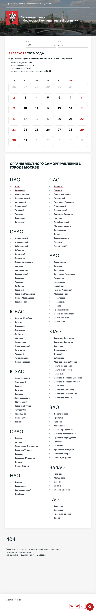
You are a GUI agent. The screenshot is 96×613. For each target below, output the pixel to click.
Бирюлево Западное (63, 342)
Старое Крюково (62, 490)
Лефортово (20, 330)
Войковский (59, 198)
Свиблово (19, 286)
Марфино (19, 266)
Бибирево (19, 250)
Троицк (57, 518)
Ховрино (58, 242)
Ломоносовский (22, 398)
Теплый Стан (21, 410)
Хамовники (20, 218)
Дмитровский (60, 210)
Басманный (20, 190)
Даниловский (60, 350)
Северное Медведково (26, 294)
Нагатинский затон (63, 370)
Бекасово (58, 506)
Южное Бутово (22, 418)
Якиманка (19, 222)
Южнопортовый (22, 362)
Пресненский (21, 206)
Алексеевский (21, 238)
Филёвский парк (62, 453)
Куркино (18, 438)
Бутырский (20, 254)
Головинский (60, 206)
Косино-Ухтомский (63, 290)
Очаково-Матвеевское (65, 434)
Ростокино (20, 282)
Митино (18, 442)
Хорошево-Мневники (25, 458)
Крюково (58, 474)
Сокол (57, 234)
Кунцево (58, 422)
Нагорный (58, 374)
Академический (22, 378)
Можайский (59, 426)
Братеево (58, 346)
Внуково (18, 482)
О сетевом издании (15, 600)
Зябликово (59, 358)
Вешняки (58, 266)
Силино (57, 486)
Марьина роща (21, 270)
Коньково (19, 390)
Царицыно (59, 386)
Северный (19, 290)
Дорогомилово (61, 414)
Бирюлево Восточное (64, 338)
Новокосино (59, 302)
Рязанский (19, 354)
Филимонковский (23, 490)
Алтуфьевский (21, 242)
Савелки (58, 482)
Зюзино (18, 386)
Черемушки (20, 414)
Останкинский (21, 274)
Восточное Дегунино (64, 202)
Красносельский (22, 198)
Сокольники (59, 322)
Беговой (58, 190)
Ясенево (18, 422)
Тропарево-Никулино (64, 449)
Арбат (17, 186)
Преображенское (62, 310)
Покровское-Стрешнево (26, 446)
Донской (58, 354)
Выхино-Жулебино (23, 318)
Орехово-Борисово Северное (68, 378)
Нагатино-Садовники (64, 366)
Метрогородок (61, 294)
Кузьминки (20, 326)
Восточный (59, 270)
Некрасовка (20, 342)
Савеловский (60, 230)
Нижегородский (22, 346)
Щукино (18, 462)
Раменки (58, 441)
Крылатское (60, 418)
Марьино (19, 338)
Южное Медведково (24, 298)
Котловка (19, 394)
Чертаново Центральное (65, 394)
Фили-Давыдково (62, 457)
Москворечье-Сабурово (65, 362)
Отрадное (19, 278)
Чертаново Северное (64, 390)
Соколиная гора (61, 318)
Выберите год (30, 42)
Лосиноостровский (24, 262)
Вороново (58, 510)
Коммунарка (20, 486)
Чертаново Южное (63, 397)
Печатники (20, 350)
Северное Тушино (23, 450)
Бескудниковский (62, 194)
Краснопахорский (62, 514)
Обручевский (21, 402)
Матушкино (59, 478)
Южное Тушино (22, 466)
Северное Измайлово (64, 314)
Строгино (19, 454)
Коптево (58, 218)
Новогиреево (60, 298)
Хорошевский (60, 246)
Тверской (19, 214)
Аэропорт (58, 186)
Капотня (18, 322)
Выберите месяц (63, 42)
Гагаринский (20, 382)
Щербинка (19, 494)
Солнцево (58, 445)
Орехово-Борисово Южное (67, 382)
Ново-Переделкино (63, 430)
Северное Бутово (23, 406)
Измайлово (59, 286)
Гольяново (59, 278)
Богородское (60, 262)
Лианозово (20, 258)
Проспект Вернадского (65, 438)
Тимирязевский (61, 238)
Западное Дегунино (63, 214)
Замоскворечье (22, 194)
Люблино (19, 334)
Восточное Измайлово (64, 274)
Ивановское (59, 282)
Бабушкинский (21, 246)
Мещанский (20, 202)
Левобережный (61, 222)
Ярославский (21, 302)
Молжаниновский (62, 226)
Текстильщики (22, 358)
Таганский (19, 210)
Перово (57, 306)
